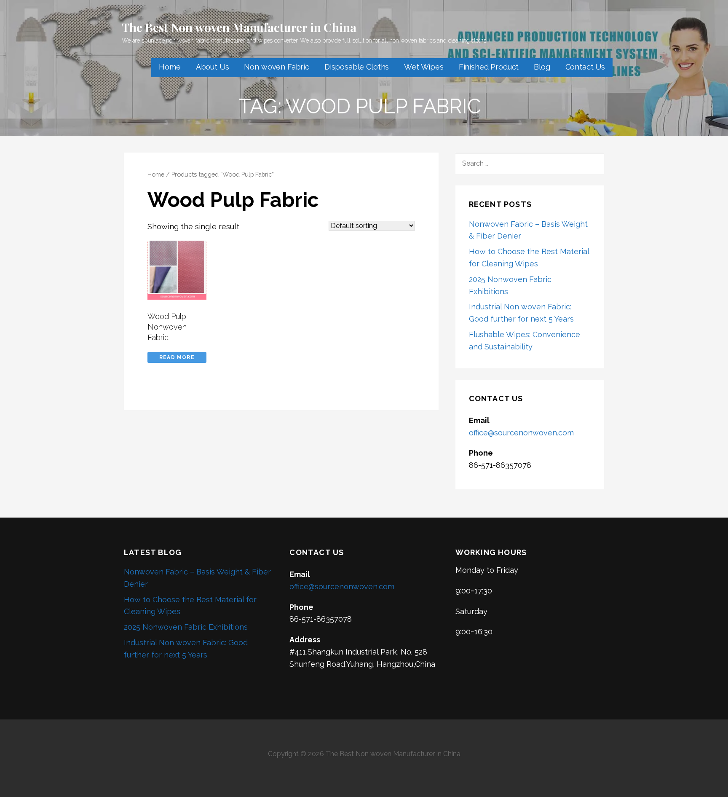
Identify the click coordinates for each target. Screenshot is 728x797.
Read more (177, 357)
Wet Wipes (424, 66)
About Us (212, 66)
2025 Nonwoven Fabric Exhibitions (186, 627)
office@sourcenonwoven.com (521, 432)
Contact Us (585, 66)
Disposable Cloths (356, 66)
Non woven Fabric (276, 66)
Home (169, 66)
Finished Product (489, 66)
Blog (542, 66)
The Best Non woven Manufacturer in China (239, 27)
